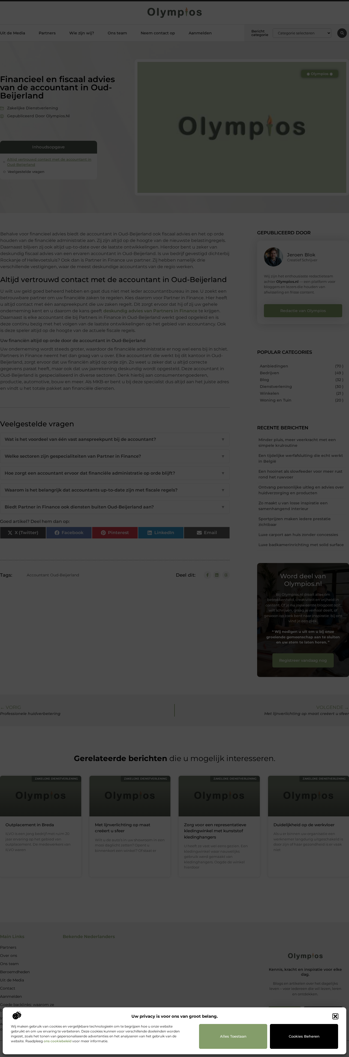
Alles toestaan (233, 1036)
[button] (335, 1016)
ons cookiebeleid (57, 1041)
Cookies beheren (304, 1036)
